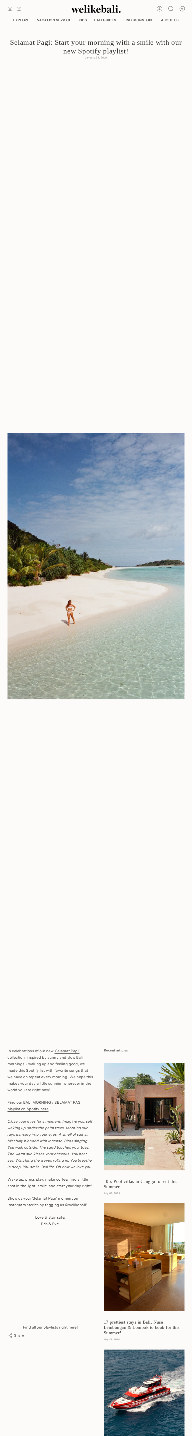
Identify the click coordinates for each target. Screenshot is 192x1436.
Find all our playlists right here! (50, 1327)
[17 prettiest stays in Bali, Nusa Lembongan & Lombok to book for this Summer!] (144, 1257)
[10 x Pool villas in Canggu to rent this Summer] (144, 1116)
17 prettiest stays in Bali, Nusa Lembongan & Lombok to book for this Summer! (142, 1327)
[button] (21, 20)
